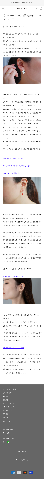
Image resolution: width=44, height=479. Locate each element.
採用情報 (6, 396)
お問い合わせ (7, 393)
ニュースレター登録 (9, 389)
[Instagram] (8, 433)
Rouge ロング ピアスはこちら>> (14, 276)
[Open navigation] (3, 8)
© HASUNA (22, 456)
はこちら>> (28, 166)
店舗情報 (6, 414)
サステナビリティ (9, 403)
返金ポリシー (7, 421)
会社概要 (6, 400)
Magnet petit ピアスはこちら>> (13, 347)
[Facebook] (3, 433)
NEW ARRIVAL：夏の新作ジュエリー (22, 3)
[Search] (37, 8)
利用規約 (6, 418)
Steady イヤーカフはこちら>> (13, 173)
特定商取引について (9, 410)
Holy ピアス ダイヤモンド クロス (14, 166)
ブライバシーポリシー (10, 407)
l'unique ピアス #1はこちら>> (13, 158)
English (21, 451)
